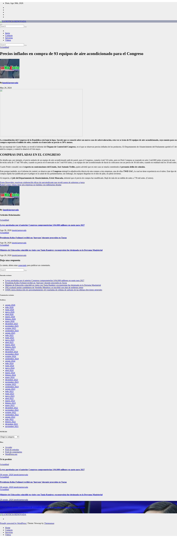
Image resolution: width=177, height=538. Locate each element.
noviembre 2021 (12, 426)
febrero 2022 (10, 422)
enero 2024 (9, 377)
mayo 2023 (9, 396)
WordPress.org (11, 454)
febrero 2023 (10, 403)
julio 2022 (9, 419)
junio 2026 (9, 310)
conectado (22, 265)
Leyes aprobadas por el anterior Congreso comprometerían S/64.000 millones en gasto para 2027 (42, 225)
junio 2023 (9, 394)
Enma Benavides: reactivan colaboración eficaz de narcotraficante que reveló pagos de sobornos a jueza (42, 182)
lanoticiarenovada (10, 83)
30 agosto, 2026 (7, 475)
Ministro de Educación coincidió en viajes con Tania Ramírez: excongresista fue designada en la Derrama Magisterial (51, 250)
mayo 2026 (9, 312)
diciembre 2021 (11, 424)
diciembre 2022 (11, 408)
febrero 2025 (10, 347)
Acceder (8, 447)
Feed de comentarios (13, 452)
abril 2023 (9, 398)
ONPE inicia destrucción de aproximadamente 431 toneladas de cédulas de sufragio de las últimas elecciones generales (53, 290)
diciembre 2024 (11, 352)
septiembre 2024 (12, 359)
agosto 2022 (10, 417)
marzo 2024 (10, 373)
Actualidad (4, 47)
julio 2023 (9, 391)
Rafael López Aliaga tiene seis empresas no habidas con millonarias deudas (30, 185)
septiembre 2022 (12, 415)
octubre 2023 (10, 384)
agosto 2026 (10, 305)
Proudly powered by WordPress (13, 523)
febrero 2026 (10, 319)
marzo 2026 (10, 317)
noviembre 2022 (12, 410)
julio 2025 (9, 335)
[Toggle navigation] (1, 24)
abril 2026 (9, 314)
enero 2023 (9, 405)
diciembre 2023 (11, 380)
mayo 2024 (9, 368)
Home (7, 528)
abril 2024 (9, 370)
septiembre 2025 (12, 331)
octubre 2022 (10, 412)
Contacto (9, 35)
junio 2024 (9, 366)
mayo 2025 (9, 340)
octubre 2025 (10, 328)
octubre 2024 (10, 356)
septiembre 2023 (12, 387)
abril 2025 (9, 342)
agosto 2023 (10, 389)
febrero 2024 (10, 375)
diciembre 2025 (11, 324)
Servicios (9, 38)
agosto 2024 (10, 361)
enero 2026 (9, 321)
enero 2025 (9, 349)
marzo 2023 (10, 401)
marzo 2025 (10, 345)
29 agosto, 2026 (7, 500)
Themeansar (49, 523)
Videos (8, 40)
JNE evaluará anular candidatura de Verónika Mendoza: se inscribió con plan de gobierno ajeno (44, 287)
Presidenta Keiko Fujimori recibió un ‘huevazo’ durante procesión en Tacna (33, 238)
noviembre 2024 (12, 354)
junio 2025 (9, 338)
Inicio (7, 33)
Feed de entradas (12, 450)
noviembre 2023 (12, 382)
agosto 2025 (10, 333)
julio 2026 (9, 307)
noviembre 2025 (12, 326)
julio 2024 (9, 363)
